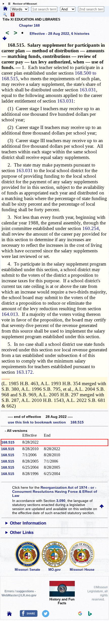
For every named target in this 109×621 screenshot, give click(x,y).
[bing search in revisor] (90, 615)
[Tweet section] (45, 616)
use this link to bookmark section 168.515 (46, 422)
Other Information (28, 523)
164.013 (10, 314)
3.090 (60, 501)
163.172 (24, 372)
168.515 (7, 442)
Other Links (21, 532)
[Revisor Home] (9, 615)
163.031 (88, 89)
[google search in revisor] (80, 614)
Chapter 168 (29, 25)
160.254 (90, 228)
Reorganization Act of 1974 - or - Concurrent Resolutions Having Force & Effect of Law (54, 491)
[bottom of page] (5, 39)
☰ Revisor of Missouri (21, 3)
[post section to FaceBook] (29, 616)
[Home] (5, 8)
